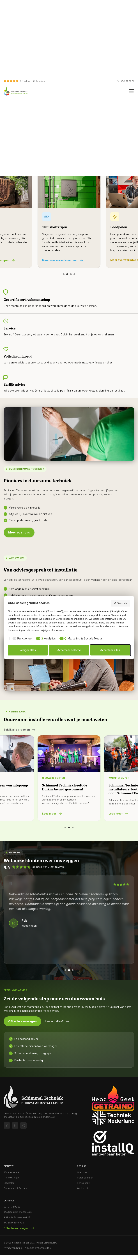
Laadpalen (9, 1183)
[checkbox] (20, 638)
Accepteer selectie (69, 650)
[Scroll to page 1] (63, 274)
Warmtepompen (12, 1172)
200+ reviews (39, 81)
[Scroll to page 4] (75, 274)
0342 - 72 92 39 (12, 1206)
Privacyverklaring (13, 1248)
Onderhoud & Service (15, 1188)
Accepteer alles (110, 650)
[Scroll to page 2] (67, 274)
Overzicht (122, 603)
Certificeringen (85, 1177)
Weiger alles (28, 650)
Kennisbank (83, 1183)
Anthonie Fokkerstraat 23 (17, 1217)
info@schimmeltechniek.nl (18, 1212)
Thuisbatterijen (12, 1177)
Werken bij (82, 1188)
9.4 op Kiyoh (25, 81)
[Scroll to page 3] (71, 274)
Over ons (82, 1172)
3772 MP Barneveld (14, 1222)
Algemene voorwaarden (38, 1248)
